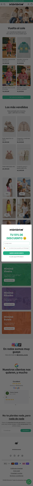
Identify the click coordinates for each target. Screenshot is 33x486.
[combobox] (5, 248)
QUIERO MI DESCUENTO (16, 253)
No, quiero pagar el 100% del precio (16, 256)
